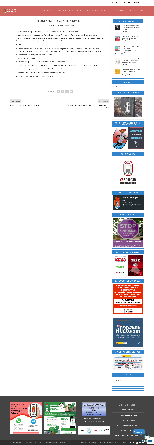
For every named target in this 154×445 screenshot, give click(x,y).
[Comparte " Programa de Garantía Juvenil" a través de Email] (67, 92)
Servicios (104, 11)
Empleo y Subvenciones (66, 25)
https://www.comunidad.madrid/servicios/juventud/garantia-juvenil (43, 73)
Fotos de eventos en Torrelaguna (128, 425)
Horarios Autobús (128, 420)
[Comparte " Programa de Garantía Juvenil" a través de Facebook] (58, 92)
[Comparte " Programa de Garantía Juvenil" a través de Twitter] (63, 92)
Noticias (143, 11)
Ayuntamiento (46, 11)
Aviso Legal (93, 443)
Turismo (132, 11)
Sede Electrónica (65, 11)
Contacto (84, 443)
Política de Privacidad (105, 443)
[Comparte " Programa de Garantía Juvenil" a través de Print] (71, 92)
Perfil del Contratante (86, 11)
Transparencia (120, 11)
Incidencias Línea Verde (128, 415)
